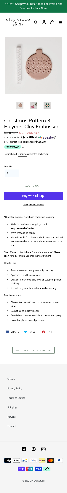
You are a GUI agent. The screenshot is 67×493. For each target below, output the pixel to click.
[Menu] (60, 22)
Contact (11, 426)
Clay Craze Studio (37, 481)
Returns (11, 417)
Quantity (8, 166)
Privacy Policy (14, 389)
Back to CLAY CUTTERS (36, 350)
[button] (33, 137)
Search (11, 379)
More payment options (33, 204)
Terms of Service (16, 398)
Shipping (22, 154)
